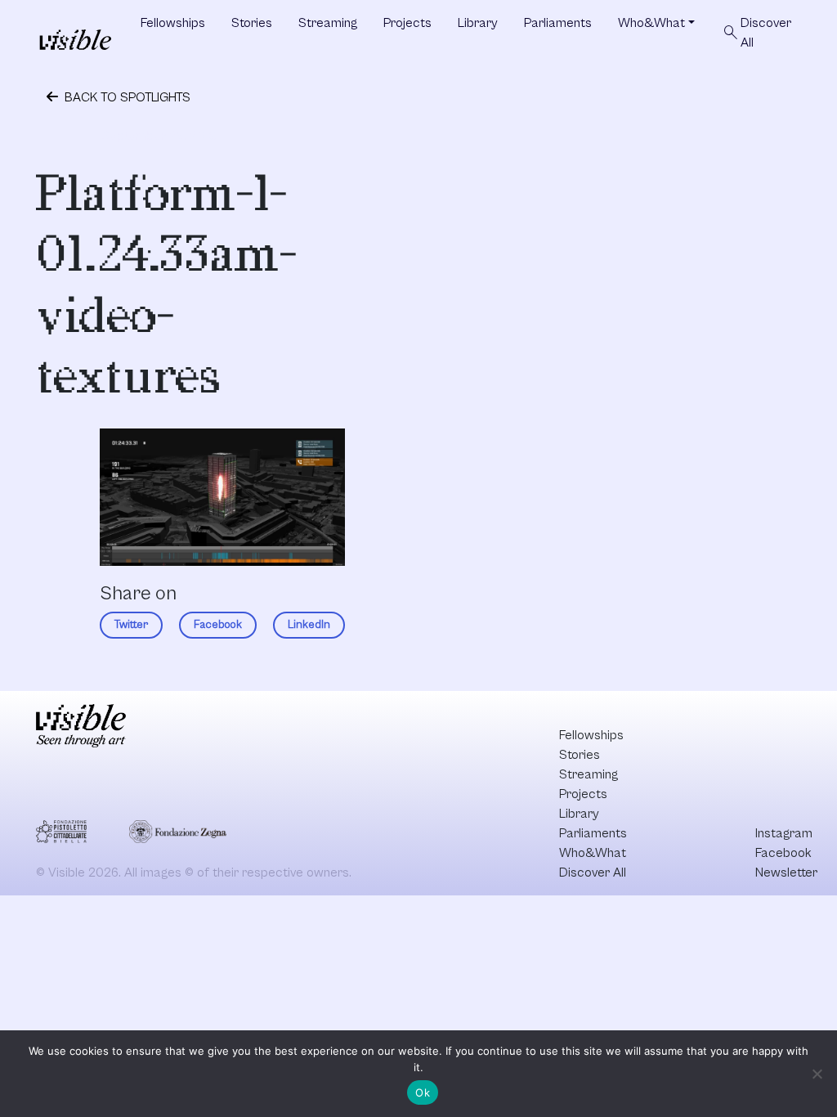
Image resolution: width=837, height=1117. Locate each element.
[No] (816, 1073)
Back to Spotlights (125, 97)
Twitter (131, 624)
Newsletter (786, 872)
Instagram (783, 833)
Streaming (327, 23)
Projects (407, 23)
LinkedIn (309, 624)
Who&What (651, 23)
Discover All (756, 33)
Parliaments (558, 23)
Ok (422, 1092)
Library (478, 23)
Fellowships (173, 23)
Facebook (218, 624)
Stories (251, 23)
